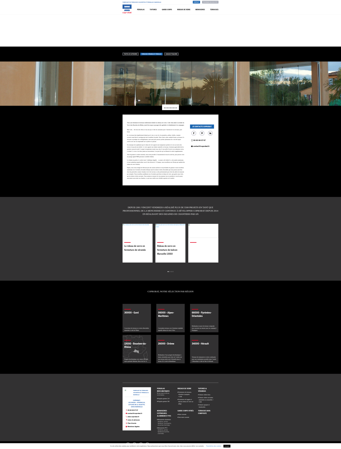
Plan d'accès (132, 423)
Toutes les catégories (130, 54)
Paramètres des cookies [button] (213, 446)
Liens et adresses (134, 420)
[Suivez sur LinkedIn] (210, 133)
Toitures (153, 9)
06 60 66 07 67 (199, 140)
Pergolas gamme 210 (163, 398)
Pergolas (141, 9)
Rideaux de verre (183, 9)
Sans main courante (183, 417)
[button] (170, 83)
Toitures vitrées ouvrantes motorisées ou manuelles (206, 400)
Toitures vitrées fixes (204, 394)
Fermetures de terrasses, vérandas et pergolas (185, 394)
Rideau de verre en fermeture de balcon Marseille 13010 (134, 250)
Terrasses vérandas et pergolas (151, 54)
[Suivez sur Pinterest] (202, 133)
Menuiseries (200, 9)
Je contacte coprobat (202, 126)
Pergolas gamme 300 (163, 401)
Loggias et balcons (171, 54)
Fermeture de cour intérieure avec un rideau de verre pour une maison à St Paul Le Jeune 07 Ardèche (202, 240)
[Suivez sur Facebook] (193, 133)
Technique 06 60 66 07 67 (210, 2)
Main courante (182, 414)
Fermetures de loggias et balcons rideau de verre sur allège (185, 402)
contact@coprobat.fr (201, 146)
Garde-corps (167, 9)
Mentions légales (134, 426)
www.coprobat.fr (133, 417)
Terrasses (214, 9)
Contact (196, 2)
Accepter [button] (226, 446)
